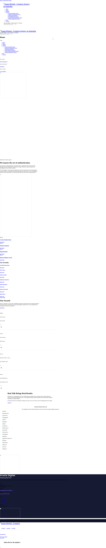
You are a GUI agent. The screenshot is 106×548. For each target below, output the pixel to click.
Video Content (2, 270)
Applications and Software (4, 279)
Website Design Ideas (3, 284)
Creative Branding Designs (5, 239)
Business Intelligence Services (6, 257)
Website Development (4, 245)
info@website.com (3, 61)
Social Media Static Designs (5, 265)
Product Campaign (3, 274)
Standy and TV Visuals (4, 289)
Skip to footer (8, 0)
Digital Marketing (3, 251)
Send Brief (2, 66)
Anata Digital (2, 519)
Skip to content (3, 0)
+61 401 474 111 (4, 493)
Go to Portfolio (3, 71)
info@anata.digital (6, 490)
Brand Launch (2, 294)
